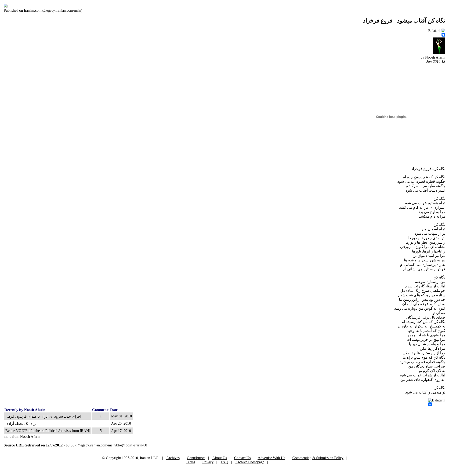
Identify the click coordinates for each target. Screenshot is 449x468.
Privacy (208, 462)
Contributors (196, 458)
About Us (219, 458)
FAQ (224, 462)
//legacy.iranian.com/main (62, 10)
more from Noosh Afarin (22, 436)
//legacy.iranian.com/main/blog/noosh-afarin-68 (112, 445)
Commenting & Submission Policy (318, 458)
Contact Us (242, 458)
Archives (173, 458)
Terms (190, 462)
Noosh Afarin (435, 57)
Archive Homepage (249, 462)
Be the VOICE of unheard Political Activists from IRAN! (47, 431)
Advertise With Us (271, 458)
